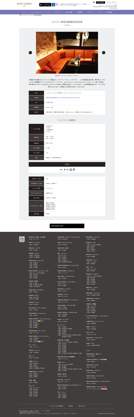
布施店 (98, 295)
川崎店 (37, 299)
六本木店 (36, 304)
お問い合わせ (81, 406)
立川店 (36, 366)
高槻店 (93, 289)
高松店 (64, 257)
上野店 (64, 307)
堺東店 (93, 256)
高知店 (36, 265)
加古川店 (65, 239)
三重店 (36, 309)
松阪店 (36, 264)
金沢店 (36, 322)
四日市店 (37, 324)
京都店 (36, 267)
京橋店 (64, 250)
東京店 (36, 395)
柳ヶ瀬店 (37, 297)
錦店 (36, 365)
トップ (24, 12)
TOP (20, 15)
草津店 (36, 375)
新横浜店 (38, 257)
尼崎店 (64, 285)
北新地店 (42, 273)
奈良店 (64, 258)
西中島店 (37, 338)
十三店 (64, 255)
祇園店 (40, 284)
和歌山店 (38, 255)
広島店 (64, 327)
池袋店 (36, 277)
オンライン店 (98, 388)
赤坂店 (69, 335)
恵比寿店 (37, 244)
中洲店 (64, 370)
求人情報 (109, 12)
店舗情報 (79, 12)
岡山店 (36, 373)
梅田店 (36, 262)
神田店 (36, 291)
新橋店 (36, 327)
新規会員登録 (100, 2)
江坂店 (36, 250)
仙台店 (36, 276)
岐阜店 (64, 316)
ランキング (58, 12)
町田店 (36, 376)
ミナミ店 (37, 239)
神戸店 (36, 274)
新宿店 (70, 353)
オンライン (104, 388)
